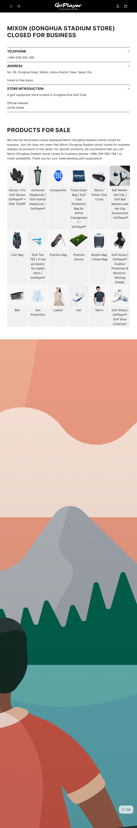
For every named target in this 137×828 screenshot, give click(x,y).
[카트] (126, 6)
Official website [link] (17, 103)
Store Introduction (25, 89)
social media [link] (15, 107)
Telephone (16, 51)
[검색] (19, 6)
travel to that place (20, 80)
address (14, 66)
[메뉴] (11, 6)
